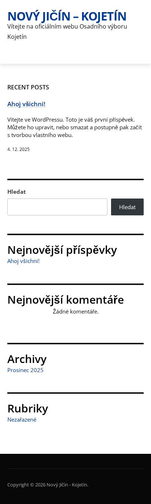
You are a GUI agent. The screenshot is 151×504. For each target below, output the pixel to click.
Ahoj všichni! (23, 260)
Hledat (16, 191)
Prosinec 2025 (25, 370)
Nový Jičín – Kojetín (66, 16)
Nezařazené (21, 419)
